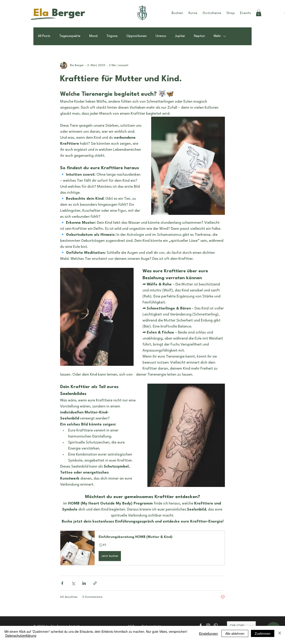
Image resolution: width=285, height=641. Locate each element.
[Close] (279, 633)
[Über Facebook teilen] (62, 583)
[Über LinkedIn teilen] (84, 583)
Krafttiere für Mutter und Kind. (121, 79)
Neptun (199, 36)
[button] (142, 548)
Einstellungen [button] (208, 633)
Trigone (112, 36)
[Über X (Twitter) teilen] (73, 583)
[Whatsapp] (215, 625)
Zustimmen (263, 633)
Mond (93, 36)
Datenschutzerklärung (20, 635)
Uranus (161, 36)
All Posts (44, 36)
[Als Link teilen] (95, 583)
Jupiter (180, 36)
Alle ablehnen (234, 633)
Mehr (217, 36)
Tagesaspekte (69, 36)
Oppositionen (136, 36)
